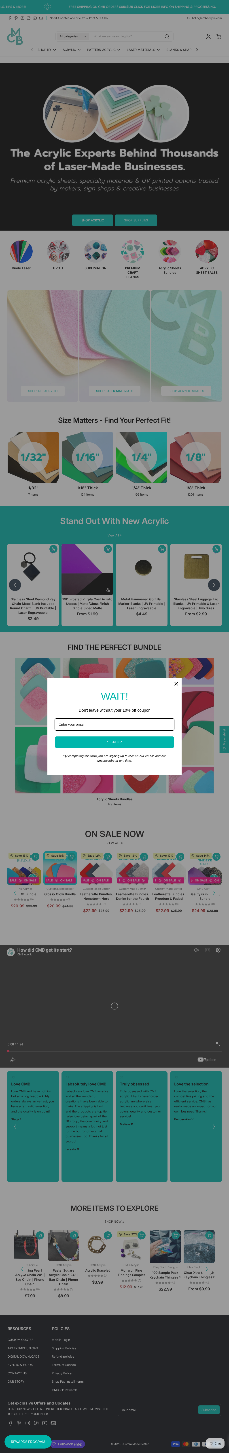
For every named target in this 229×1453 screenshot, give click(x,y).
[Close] (176, 683)
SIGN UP (114, 742)
